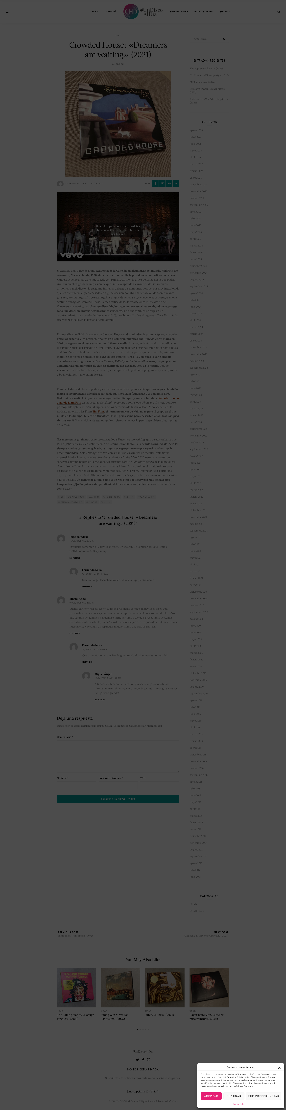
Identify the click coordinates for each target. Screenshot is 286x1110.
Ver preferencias (263, 1095)
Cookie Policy (239, 1104)
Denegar (233, 1095)
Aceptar (211, 1095)
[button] (279, 1067)
